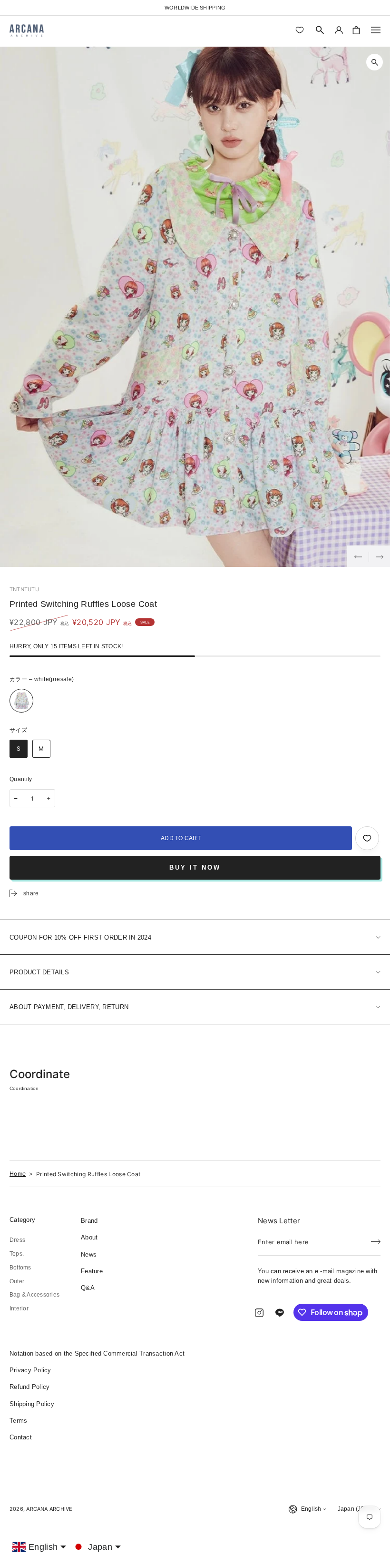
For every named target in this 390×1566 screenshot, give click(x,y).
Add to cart (181, 838)
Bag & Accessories (34, 1294)
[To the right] (379, 556)
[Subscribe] (375, 1239)
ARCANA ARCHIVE (49, 1509)
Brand (89, 1220)
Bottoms (20, 1267)
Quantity (21, 779)
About (89, 1237)
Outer (17, 1281)
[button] (320, 30)
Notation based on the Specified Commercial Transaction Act (97, 1353)
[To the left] (358, 556)
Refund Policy (29, 1386)
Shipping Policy (32, 1403)
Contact (21, 1437)
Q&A (88, 1287)
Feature (92, 1271)
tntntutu (24, 589)
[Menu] (376, 30)
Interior (19, 1308)
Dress (17, 1240)
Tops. (17, 1253)
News (89, 1254)
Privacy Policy (30, 1370)
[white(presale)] (21, 701)
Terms (18, 1420)
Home (18, 1173)
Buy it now (195, 867)
